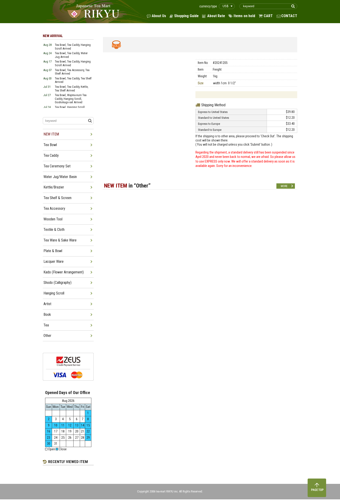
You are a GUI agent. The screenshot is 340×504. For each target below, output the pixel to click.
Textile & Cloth (54, 229)
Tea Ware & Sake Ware (60, 240)
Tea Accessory (54, 208)
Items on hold (244, 16)
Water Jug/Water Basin (60, 177)
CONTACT (289, 16)
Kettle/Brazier (53, 187)
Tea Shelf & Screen (57, 198)
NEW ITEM (51, 134)
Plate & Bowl (52, 251)
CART (268, 16)
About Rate (216, 16)
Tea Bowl (50, 145)
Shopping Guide (186, 16)
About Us (159, 16)
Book (47, 314)
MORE (284, 186)
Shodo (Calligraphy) (57, 282)
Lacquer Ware (53, 261)
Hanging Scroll (53, 293)
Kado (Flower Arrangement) (63, 272)
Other (47, 335)
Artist (47, 304)
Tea (46, 325)
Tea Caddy (51, 155)
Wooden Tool (52, 219)
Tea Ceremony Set (57, 166)
